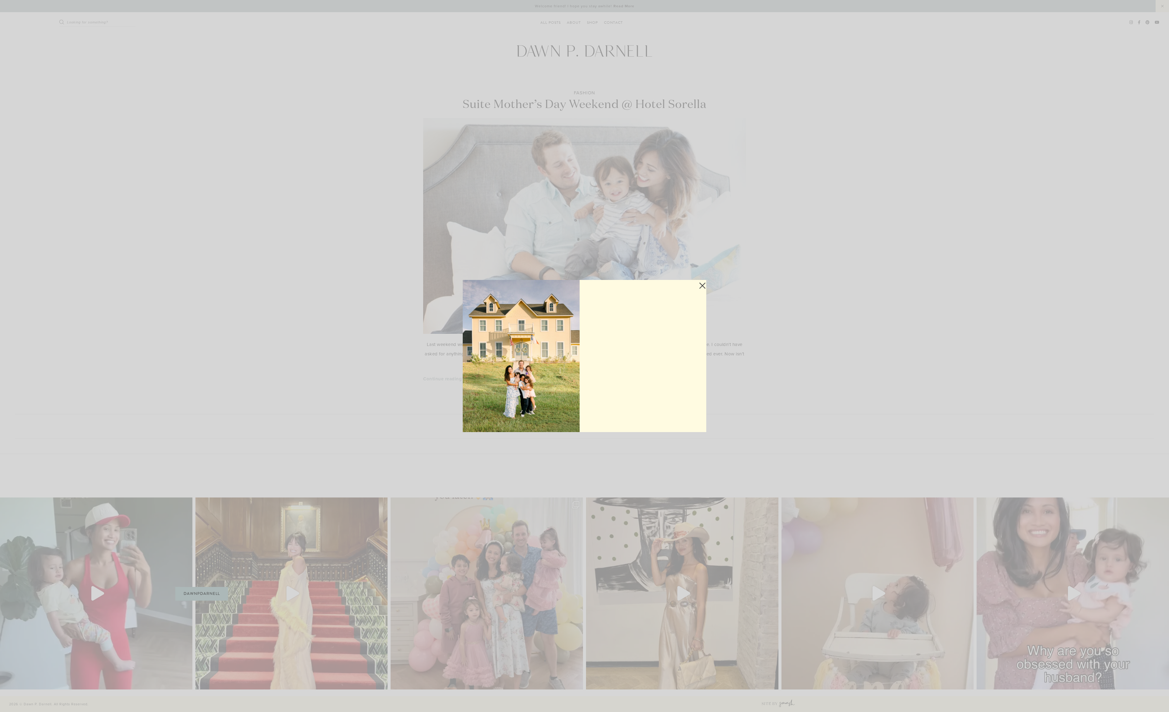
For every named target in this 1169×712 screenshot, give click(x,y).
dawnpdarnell (202, 594)
